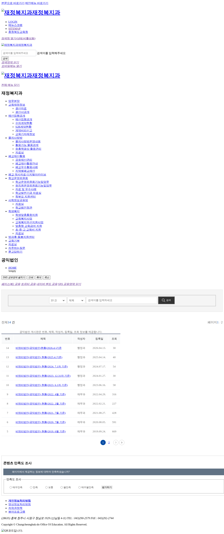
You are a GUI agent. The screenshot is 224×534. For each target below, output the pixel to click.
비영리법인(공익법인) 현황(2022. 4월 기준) (41, 394)
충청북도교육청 (18, 31)
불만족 (67, 487)
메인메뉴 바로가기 (36, 3)
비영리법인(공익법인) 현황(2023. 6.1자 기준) (42, 385)
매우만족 (17, 487)
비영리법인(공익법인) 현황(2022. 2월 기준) (41, 403)
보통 (50, 487)
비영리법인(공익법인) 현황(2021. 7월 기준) (41, 413)
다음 (115, 442)
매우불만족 (87, 487)
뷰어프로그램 (16, 511)
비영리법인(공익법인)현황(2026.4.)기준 (39, 348)
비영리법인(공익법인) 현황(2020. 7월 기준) (41, 422)
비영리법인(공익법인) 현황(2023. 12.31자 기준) (43, 375)
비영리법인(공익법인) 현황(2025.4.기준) (39, 357)
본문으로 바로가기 (12, 3)
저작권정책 (15, 508)
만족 (35, 487)
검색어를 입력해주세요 (51, 53)
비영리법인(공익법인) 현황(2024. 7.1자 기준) (42, 366)
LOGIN (12, 21)
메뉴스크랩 (15, 25)
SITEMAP (14, 28)
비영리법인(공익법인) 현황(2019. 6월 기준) (41, 431)
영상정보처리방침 (19, 504)
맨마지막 (121, 442)
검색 (168, 300)
